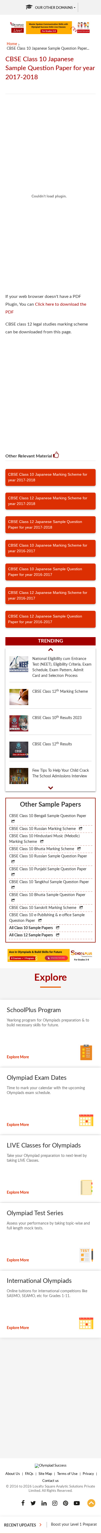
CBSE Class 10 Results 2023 (57, 718)
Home (12, 44)
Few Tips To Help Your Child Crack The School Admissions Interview (60, 773)
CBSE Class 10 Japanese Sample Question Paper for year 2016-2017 (45, 572)
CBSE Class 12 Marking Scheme (60, 691)
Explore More (18, 1057)
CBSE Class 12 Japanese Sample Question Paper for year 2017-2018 (45, 524)
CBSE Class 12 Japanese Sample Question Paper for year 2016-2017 (45, 619)
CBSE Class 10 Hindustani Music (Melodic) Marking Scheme (44, 839)
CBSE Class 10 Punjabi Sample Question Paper (47, 869)
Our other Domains (54, 8)
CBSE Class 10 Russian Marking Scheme (43, 829)
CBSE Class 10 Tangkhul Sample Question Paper (49, 882)
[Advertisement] (50, 390)
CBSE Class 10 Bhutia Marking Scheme (42, 849)
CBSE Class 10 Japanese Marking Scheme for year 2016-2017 (47, 548)
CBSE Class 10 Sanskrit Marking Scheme (43, 908)
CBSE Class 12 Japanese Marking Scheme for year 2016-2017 (47, 595)
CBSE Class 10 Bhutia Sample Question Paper (47, 895)
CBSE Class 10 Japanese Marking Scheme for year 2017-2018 (47, 477)
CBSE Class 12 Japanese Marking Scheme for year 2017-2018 (47, 501)
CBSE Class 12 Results (52, 744)
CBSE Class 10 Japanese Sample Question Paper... (48, 48)
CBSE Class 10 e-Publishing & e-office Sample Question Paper (47, 918)
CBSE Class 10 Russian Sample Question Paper (48, 856)
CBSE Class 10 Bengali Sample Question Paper (47, 816)
